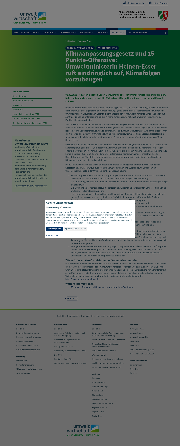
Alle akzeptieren (54, 229)
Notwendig (53, 207)
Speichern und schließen (75, 229)
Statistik (67, 207)
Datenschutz (52, 235)
